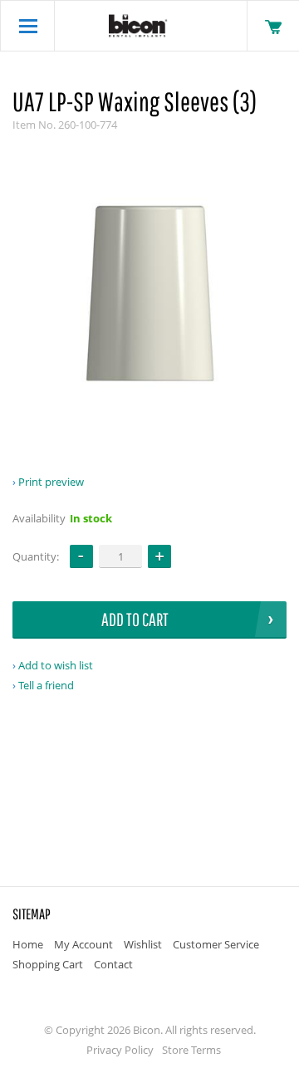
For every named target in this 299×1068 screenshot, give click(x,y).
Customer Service (216, 944)
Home (27, 944)
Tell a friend (46, 685)
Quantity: (35, 556)
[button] (159, 556)
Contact (113, 964)
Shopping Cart (47, 964)
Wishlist (143, 944)
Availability (39, 518)
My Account (83, 944)
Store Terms (191, 1049)
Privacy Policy (120, 1049)
